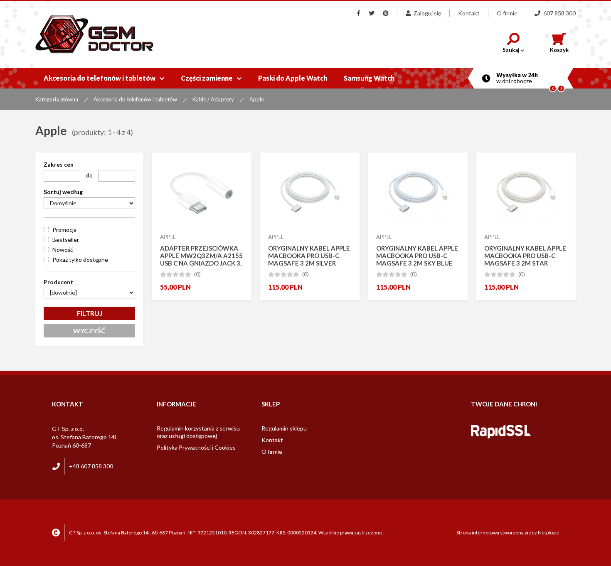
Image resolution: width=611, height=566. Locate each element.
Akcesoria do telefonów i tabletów (104, 78)
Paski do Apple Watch (292, 78)
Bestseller (65, 239)
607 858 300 (559, 13)
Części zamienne (211, 78)
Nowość (62, 249)
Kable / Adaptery (213, 99)
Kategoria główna (56, 99)
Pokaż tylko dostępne (80, 259)
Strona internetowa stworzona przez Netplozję (507, 532)
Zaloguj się (427, 13)
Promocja (64, 229)
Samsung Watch (369, 78)
